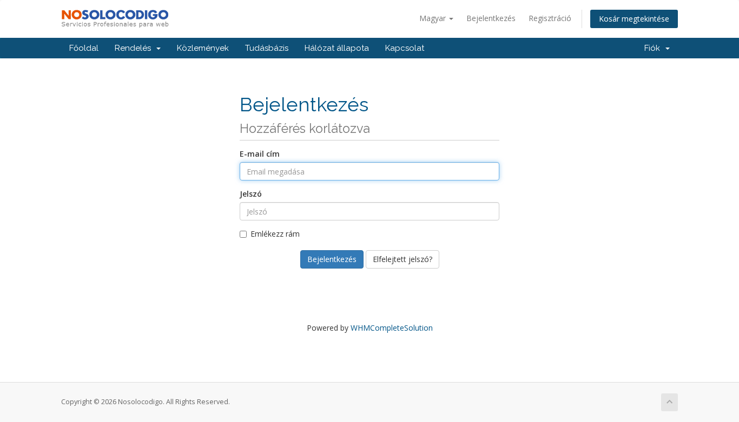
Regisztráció (550, 18)
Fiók (654, 48)
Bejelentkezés (491, 18)
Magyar (433, 18)
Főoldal (83, 48)
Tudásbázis (266, 48)
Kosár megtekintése (634, 19)
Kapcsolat (404, 48)
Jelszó (251, 194)
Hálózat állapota (337, 48)
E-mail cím (260, 154)
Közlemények (203, 48)
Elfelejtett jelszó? (402, 259)
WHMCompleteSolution (392, 328)
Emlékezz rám (275, 234)
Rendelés (135, 48)
